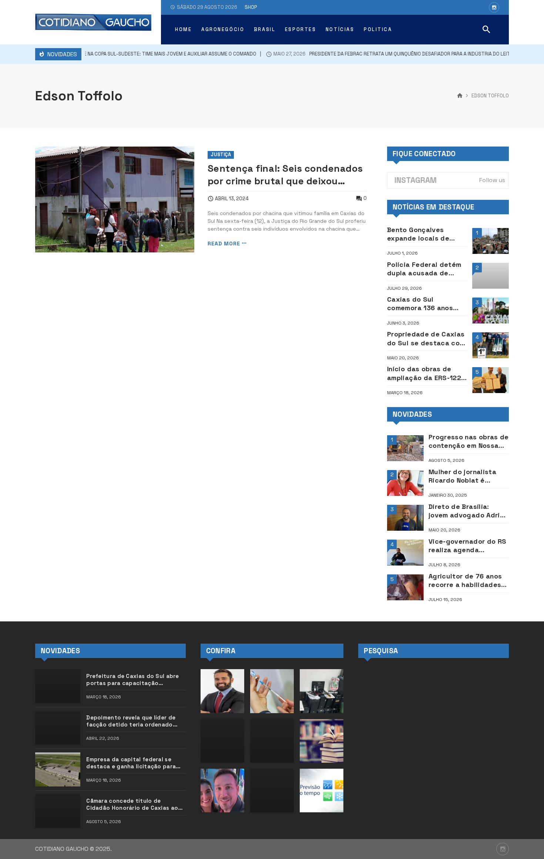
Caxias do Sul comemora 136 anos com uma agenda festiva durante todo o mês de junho (426, 303)
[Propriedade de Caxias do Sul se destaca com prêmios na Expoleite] (490, 345)
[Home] (460, 96)
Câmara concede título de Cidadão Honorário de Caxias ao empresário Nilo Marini (132, 804)
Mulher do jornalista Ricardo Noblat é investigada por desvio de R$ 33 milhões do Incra (468, 476)
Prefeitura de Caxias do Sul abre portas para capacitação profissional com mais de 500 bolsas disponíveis (132, 679)
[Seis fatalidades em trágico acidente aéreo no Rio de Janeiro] (272, 790)
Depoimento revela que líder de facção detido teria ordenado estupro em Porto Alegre (130, 721)
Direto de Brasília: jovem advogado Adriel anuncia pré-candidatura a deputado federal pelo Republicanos (467, 511)
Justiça (221, 154)
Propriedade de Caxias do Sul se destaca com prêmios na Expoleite (426, 338)
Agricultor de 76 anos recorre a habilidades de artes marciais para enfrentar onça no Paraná (467, 580)
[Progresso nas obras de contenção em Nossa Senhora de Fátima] (405, 448)
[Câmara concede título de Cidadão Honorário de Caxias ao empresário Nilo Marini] (57, 811)
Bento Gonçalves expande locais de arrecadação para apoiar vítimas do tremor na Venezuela (421, 234)
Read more (224, 243)
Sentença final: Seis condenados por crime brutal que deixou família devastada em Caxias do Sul (285, 174)
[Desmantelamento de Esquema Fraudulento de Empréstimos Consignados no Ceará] (321, 691)
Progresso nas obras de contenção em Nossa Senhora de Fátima (469, 441)
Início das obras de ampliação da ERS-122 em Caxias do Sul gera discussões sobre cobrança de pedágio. (425, 373)
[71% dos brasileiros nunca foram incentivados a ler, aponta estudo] (321, 741)
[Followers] (494, 7)
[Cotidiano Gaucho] (93, 22)
